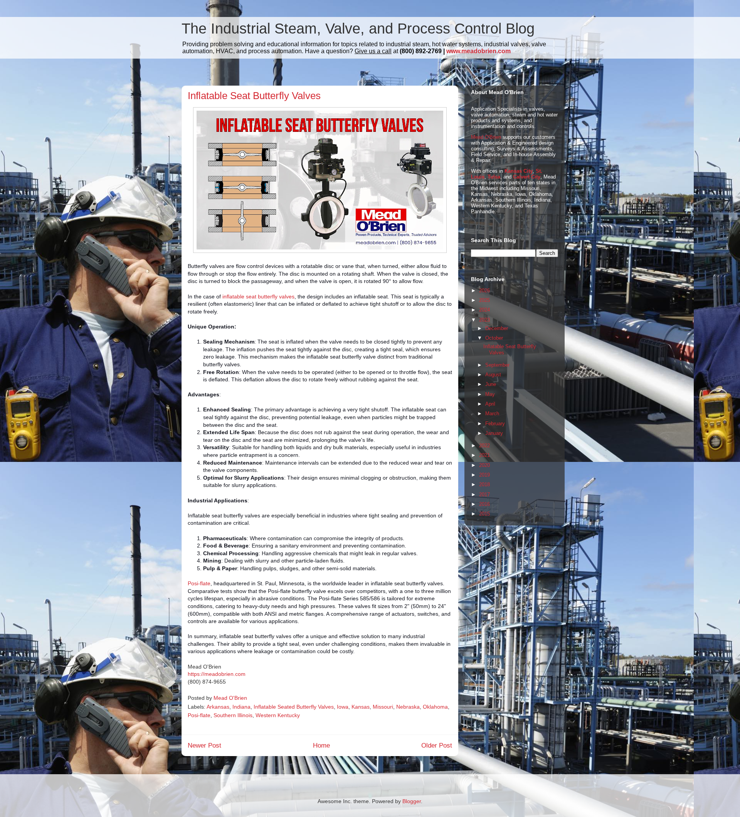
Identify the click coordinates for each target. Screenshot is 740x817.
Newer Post (204, 745)
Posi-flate (199, 583)
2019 (484, 475)
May (490, 394)
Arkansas (218, 707)
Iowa (342, 707)
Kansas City (519, 171)
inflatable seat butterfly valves (258, 296)
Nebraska (408, 707)
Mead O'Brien (486, 137)
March (492, 413)
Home (321, 745)
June (490, 384)
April (490, 404)
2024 (484, 310)
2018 (484, 484)
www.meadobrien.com (478, 51)
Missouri (383, 707)
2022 (484, 445)
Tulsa (494, 177)
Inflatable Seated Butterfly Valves (294, 707)
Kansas (361, 707)
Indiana (241, 707)
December (496, 328)
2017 (484, 494)
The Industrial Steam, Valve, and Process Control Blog (358, 28)
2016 (484, 504)
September (497, 365)
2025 (484, 300)
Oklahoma (435, 707)
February (495, 423)
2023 (484, 320)
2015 (484, 514)
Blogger (411, 801)
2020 (484, 465)
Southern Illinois (233, 715)
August (493, 374)
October (494, 338)
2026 (484, 290)
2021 (484, 455)
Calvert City (526, 177)
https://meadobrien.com (217, 674)
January (494, 433)
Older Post (436, 745)
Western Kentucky (278, 715)
